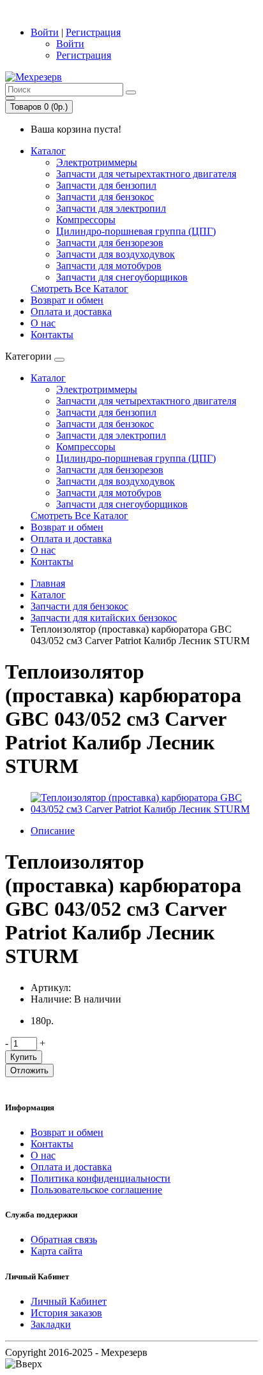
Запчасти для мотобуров (109, 265)
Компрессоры (86, 219)
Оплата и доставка (71, 311)
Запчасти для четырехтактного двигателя (146, 173)
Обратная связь (64, 1239)
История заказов (66, 1312)
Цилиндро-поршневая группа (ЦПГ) (136, 231)
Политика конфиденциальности (100, 1178)
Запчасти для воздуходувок (115, 254)
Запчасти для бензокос (105, 196)
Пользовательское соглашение (96, 1189)
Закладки (51, 1324)
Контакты (52, 334)
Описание (53, 830)
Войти (45, 32)
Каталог (48, 150)
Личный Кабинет (69, 1301)
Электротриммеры (96, 162)
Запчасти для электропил (111, 208)
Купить (23, 1057)
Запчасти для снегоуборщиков (122, 277)
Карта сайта (56, 1251)
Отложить (29, 1070)
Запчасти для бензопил (106, 185)
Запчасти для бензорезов (109, 242)
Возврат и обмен (67, 300)
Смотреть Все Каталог (79, 288)
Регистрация (93, 32)
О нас (43, 323)
